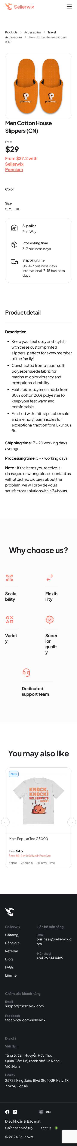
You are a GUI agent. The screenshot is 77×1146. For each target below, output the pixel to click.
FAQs (9, 967)
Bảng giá (12, 943)
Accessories (32, 32)
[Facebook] (7, 1112)
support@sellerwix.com (24, 1006)
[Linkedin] (15, 1112)
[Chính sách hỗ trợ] (22, 1128)
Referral (11, 951)
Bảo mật (33, 1121)
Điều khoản (14, 1121)
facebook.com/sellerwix (25, 1020)
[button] (69, 7)
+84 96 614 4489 (50, 958)
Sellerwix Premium (14, 166)
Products (11, 32)
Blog (9, 959)
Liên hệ (11, 975)
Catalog (11, 935)
